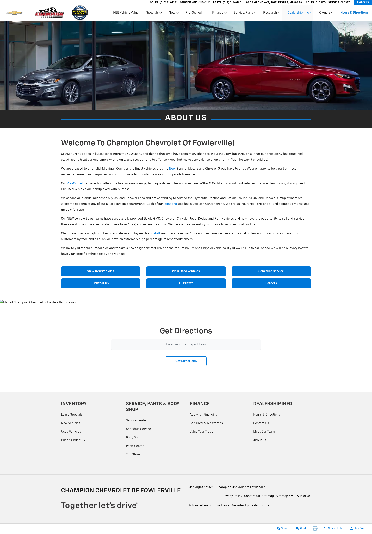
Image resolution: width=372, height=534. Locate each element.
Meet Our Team (264, 431)
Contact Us (261, 423)
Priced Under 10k (73, 440)
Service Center (136, 420)
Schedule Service (138, 429)
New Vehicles (70, 423)
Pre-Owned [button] (193, 13)
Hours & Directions (266, 414)
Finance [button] (217, 13)
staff (156, 233)
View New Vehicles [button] (100, 271)
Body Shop (133, 437)
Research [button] (270, 13)
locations (170, 204)
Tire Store (133, 454)
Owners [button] (324, 13)
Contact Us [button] (101, 283)
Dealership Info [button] (298, 13)
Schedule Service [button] (271, 271)
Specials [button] (152, 13)
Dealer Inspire (259, 505)
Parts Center (135, 446)
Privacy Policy (232, 496)
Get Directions (186, 361)
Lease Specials (71, 414)
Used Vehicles (71, 431)
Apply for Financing (203, 414)
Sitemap (268, 496)
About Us (259, 440)
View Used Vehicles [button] (186, 271)
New (172, 168)
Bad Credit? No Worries (206, 423)
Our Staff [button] (186, 283)
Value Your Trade (201, 431)
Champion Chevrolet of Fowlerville (240, 487)
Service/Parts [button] (243, 13)
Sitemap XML (285, 496)
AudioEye (303, 496)
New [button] (173, 13)
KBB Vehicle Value (126, 12)
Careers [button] (271, 283)
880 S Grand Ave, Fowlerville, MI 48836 (274, 2)
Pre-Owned (75, 183)
